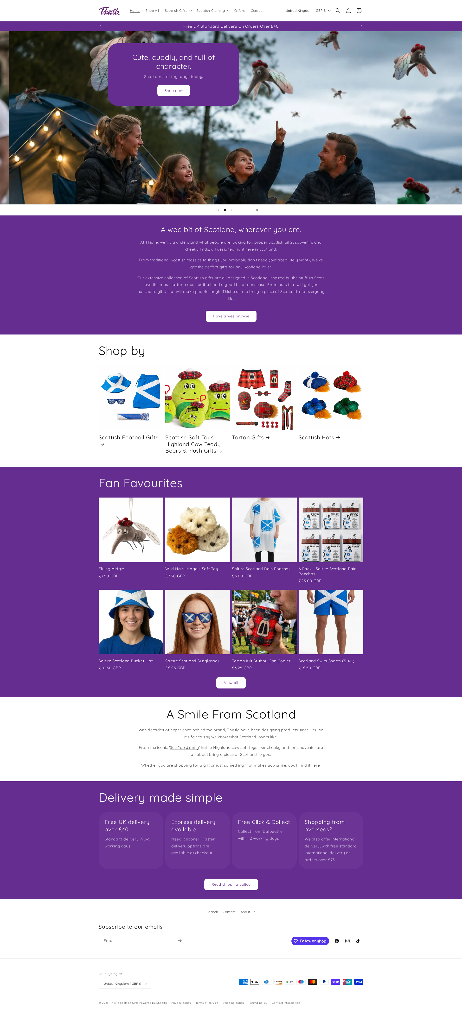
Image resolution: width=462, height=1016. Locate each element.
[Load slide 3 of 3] (232, 210)
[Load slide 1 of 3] (217, 210)
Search (212, 912)
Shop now (164, 90)
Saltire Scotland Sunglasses (192, 660)
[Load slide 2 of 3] (225, 210)
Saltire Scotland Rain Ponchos (261, 568)
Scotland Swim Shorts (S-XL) (326, 660)
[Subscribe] (179, 940)
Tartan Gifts (248, 437)
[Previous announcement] (100, 26)
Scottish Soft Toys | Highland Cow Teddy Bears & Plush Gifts (193, 444)
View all (231, 682)
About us (248, 912)
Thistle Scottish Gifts (124, 1002)
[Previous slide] (206, 210)
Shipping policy (233, 1002)
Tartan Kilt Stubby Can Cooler (261, 660)
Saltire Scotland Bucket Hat (126, 660)
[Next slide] (244, 210)
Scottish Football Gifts (128, 437)
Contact (229, 912)
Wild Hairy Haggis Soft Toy (191, 568)
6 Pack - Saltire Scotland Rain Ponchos (328, 571)
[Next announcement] (361, 26)
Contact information (286, 1002)
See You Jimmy (184, 747)
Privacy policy (181, 1002)
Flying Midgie (111, 568)
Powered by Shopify (153, 1002)
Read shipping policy (231, 884)
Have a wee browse (231, 316)
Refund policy (258, 1002)
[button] (178, 11)
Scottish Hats (316, 437)
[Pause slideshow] (256, 210)
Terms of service (207, 1002)
